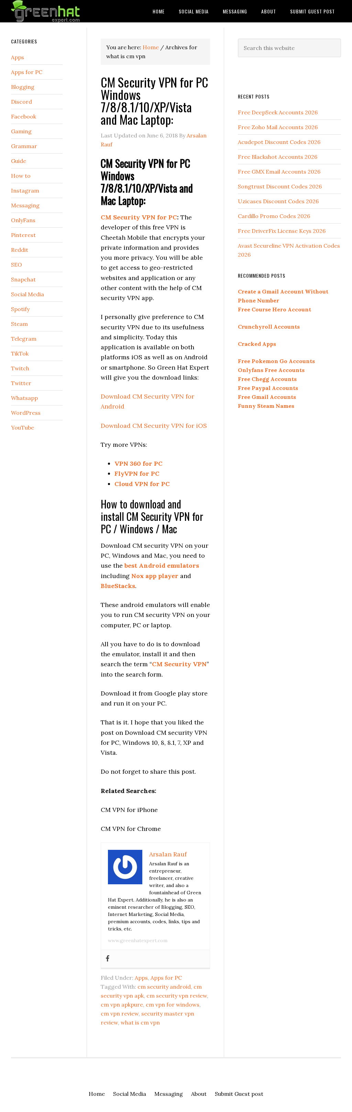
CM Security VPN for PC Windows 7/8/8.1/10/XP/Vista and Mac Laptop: (154, 100)
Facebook (23, 116)
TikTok (20, 353)
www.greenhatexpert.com (137, 940)
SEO (16, 264)
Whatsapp (24, 397)
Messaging (25, 205)
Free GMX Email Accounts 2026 (279, 171)
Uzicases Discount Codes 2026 (278, 201)
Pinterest (23, 234)
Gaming (21, 131)
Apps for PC (166, 977)
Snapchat (23, 279)
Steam (19, 323)
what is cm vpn (140, 1022)
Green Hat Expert (62, 11)
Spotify (20, 309)
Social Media (27, 294)
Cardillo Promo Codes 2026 (274, 216)
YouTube (22, 427)
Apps (141, 977)
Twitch (20, 368)
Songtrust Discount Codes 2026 (280, 186)
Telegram (23, 338)
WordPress (26, 412)
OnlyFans (23, 220)
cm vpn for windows (172, 1004)
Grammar (24, 146)
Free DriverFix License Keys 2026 (282, 230)
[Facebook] (107, 958)
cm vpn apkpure (122, 1004)
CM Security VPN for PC (139, 217)
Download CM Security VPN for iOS (154, 426)
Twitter (21, 383)
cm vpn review (120, 1013)
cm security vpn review (176, 995)
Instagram (25, 190)
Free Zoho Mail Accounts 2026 (278, 127)
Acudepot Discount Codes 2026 (279, 141)
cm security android (164, 986)
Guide (18, 160)
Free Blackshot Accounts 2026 (277, 156)
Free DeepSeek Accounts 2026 (278, 112)
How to (21, 175)
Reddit (19, 249)
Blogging (22, 86)
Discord (21, 101)
